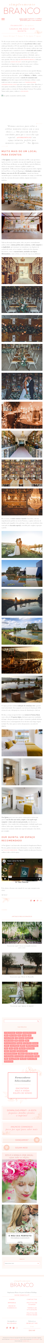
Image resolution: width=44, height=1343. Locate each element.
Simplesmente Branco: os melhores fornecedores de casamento (22, 9)
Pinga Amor (22, 1048)
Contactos (32, 1299)
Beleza (6, 1035)
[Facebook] (7, 1327)
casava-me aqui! (9, 36)
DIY (16, 1040)
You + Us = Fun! (32, 1058)
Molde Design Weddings (32, 1045)
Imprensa (12, 1302)
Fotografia (19, 1043)
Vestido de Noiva (29, 1056)
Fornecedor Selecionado (10, 1043)
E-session (21, 1040)
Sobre (12, 1299)
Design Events (29, 1038)
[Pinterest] (10, 1327)
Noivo (11, 1048)
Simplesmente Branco (22, 1051)
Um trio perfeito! (19, 1056)
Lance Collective (14, 1339)
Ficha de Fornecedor (10, 850)
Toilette (35, 1053)
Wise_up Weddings (13, 1058)
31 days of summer (10, 1032)
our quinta (29, 36)
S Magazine (21, 1053)
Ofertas (15, 1048)
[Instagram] (17, 1327)
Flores (27, 1040)
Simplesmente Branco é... (10, 1053)
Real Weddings (30, 1048)
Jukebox (6, 1045)
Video (6, 1058)
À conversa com (8, 1061)
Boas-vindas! (13, 1035)
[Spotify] (14, 1327)
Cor (16, 1038)
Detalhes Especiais (9, 1040)
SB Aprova (12, 1051)
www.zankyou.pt (21, 1295)
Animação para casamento (29, 1032)
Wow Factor (23, 1058)
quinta (38, 36)
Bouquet (24, 1035)
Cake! (29, 1035)
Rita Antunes (35, 1339)
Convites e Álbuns (9, 1038)
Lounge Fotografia (15, 1045)
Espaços (20, 36)
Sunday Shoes (29, 1053)
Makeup (22, 1045)
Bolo (19, 1035)
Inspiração (35, 1043)
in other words (27, 1043)
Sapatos (6, 1051)
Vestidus (37, 1056)
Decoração (21, 1038)
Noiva (6, 1048)
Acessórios (19, 1032)
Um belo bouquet (9, 1056)
